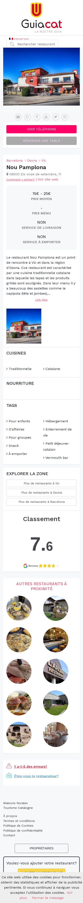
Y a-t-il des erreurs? (30, 766)
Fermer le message (48, 898)
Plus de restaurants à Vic (42, 483)
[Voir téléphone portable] (27, 117)
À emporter (17, 454)
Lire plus (41, 299)
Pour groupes (19, 437)
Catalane (52, 369)
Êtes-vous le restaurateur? (36, 776)
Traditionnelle (19, 369)
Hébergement (56, 421)
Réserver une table (41, 141)
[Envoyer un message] (18, 117)
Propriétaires (41, 848)
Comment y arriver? (20, 179)
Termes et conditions (19, 821)
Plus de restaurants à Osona (41, 492)
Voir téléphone (41, 129)
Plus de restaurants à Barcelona (42, 501)
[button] (19, 39)
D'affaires (16, 429)
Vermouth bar (56, 458)
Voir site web (47, 179)
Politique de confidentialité (23, 830)
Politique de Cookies (18, 825)
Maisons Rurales (15, 803)
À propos (10, 816)
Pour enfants (19, 421)
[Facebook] (37, 117)
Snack (13, 446)
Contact (9, 835)
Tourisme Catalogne (18, 807)
